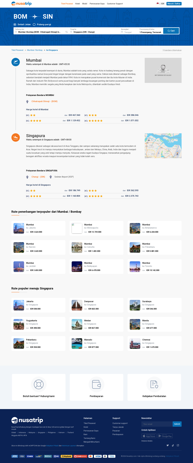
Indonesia (22, 432)
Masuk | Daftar (174, 4)
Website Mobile (146, 441)
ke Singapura (52, 50)
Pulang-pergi (44, 24)
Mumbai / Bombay (35, 50)
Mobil (84, 4)
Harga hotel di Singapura (38, 185)
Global (13, 432)
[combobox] (39, 30)
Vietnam (61, 432)
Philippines (52, 432)
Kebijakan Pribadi (52, 446)
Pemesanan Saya (97, 4)
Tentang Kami (89, 438)
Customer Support (115, 4)
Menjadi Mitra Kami (92, 442)
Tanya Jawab (118, 427)
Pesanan (116, 431)
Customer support (120, 423)
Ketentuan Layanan (69, 446)
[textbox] (39, 30)
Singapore (41, 432)
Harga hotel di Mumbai (37, 109)
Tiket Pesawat (67, 4)
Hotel (77, 4)
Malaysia (32, 432)
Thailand (70, 432)
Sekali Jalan (24, 24)
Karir (85, 434)
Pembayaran (118, 434)
